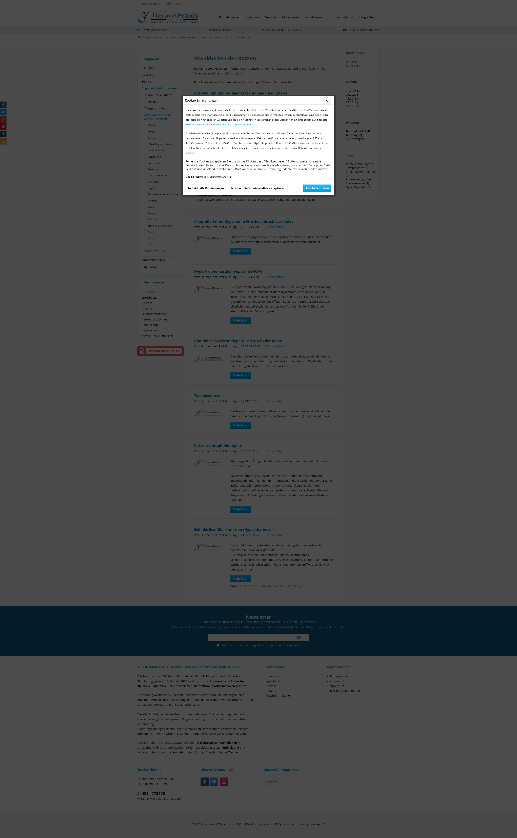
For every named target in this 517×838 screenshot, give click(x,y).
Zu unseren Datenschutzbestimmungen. (208, 124)
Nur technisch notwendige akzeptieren (258, 188)
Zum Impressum (241, 124)
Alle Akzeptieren (317, 188)
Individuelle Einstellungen (206, 188)
